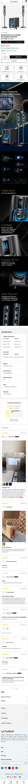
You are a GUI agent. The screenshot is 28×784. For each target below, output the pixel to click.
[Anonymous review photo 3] (7, 484)
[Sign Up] (25, 763)
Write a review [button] (14, 420)
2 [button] (13, 688)
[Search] (22, 1)
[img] (5, 433)
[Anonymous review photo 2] (3, 484)
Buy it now (14, 61)
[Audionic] (14, 1)
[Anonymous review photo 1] (14, 461)
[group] (14, 17)
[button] (3, 26)
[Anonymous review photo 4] (10, 484)
